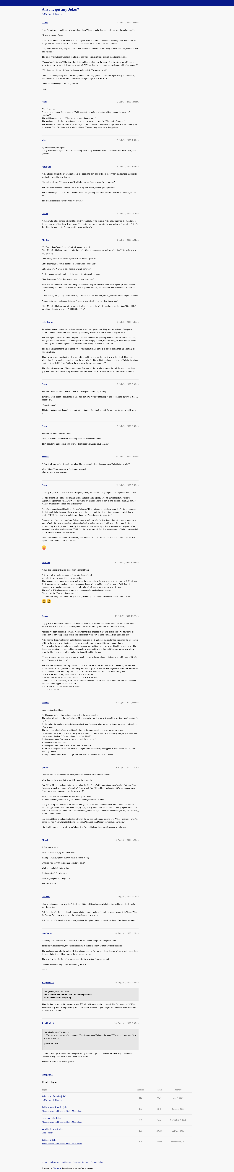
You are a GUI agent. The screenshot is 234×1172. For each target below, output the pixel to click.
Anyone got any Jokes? (60, 9)
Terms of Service (81, 1162)
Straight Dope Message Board (14, 3)
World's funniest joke (52, 1129)
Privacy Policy (97, 1162)
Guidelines (66, 1162)
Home (44, 1162)
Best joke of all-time (52, 1118)
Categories (54, 1162)
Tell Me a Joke (49, 1139)
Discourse (57, 1168)
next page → (47, 1074)
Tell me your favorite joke (55, 1107)
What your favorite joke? (54, 1096)
